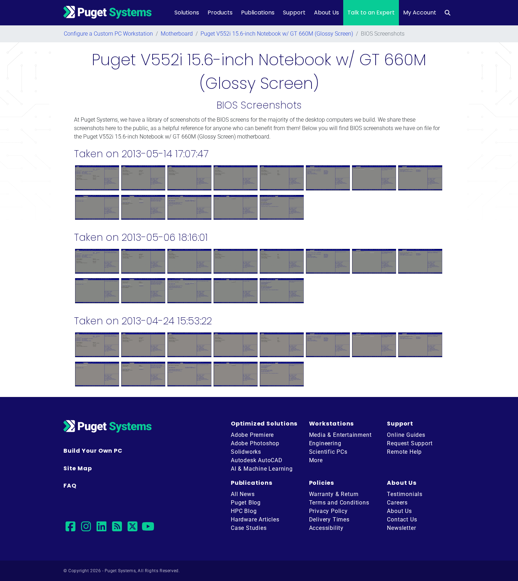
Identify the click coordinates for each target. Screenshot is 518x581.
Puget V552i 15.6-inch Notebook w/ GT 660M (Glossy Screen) (277, 33)
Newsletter (401, 528)
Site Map (77, 468)
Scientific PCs (328, 451)
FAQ (69, 486)
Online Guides (406, 435)
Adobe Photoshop (255, 443)
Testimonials (405, 494)
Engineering (325, 443)
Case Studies (249, 528)
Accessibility (326, 528)
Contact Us (402, 519)
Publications (258, 12)
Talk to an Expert (371, 12)
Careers (397, 502)
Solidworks (246, 451)
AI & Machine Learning (262, 468)
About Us (326, 12)
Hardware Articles (255, 519)
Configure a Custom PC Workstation (108, 33)
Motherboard (177, 33)
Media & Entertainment (340, 435)
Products (220, 12)
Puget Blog (246, 502)
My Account (419, 12)
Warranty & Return (334, 494)
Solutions (186, 12)
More (316, 460)
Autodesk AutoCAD (257, 460)
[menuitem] (447, 12)
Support (294, 12)
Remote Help (404, 451)
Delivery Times (329, 519)
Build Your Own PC (93, 451)
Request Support (409, 443)
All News (242, 494)
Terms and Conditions (339, 502)
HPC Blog (244, 511)
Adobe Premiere (252, 435)
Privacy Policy (328, 511)
